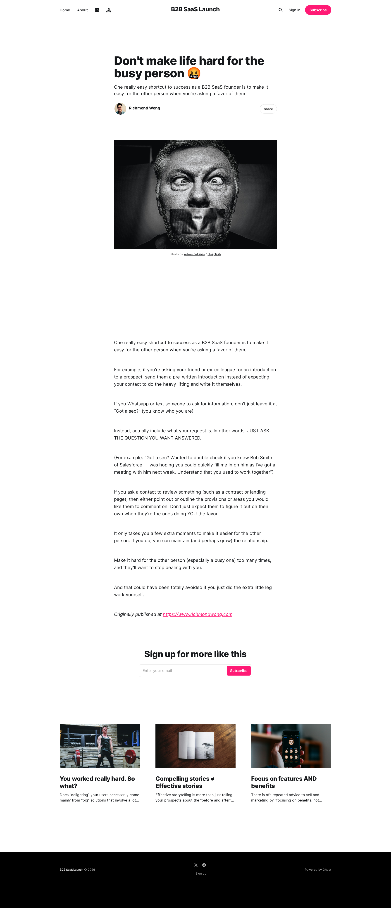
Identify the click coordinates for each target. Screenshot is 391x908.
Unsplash (214, 254)
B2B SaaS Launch (195, 9)
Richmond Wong (144, 108)
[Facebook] (204, 865)
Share (268, 109)
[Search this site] (280, 10)
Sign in (294, 10)
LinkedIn (97, 10)
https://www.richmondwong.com (197, 614)
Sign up (201, 873)
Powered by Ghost (318, 869)
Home (65, 10)
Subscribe (318, 10)
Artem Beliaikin (194, 254)
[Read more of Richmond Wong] (120, 108)
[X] (196, 865)
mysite (108, 10)
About (82, 10)
